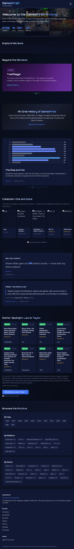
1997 (12, 425)
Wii (46, 447)
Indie (38, 470)
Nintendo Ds (46, 443)
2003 (39, 421)
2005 (26, 421)
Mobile (21, 443)
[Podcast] (34, 93)
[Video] (37, 93)
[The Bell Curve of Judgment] (31, 187)
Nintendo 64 (33, 443)
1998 (6, 425)
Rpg (53, 474)
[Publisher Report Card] (30, 187)
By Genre (8, 462)
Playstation (10, 447)
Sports (42, 478)
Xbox (54, 447)
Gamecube (10, 443)
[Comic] (36, 93)
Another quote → (25, 301)
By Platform (9, 435)
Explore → (8, 181)
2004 (32, 421)
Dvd (21, 439)
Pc (57, 443)
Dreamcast (10, 439)
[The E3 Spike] (42, 187)
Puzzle (33, 474)
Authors (4, 521)
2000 (58, 421)
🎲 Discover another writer (10, 396)
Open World (10, 474)
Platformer (22, 474)
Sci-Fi (8, 478)
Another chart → (19, 181)
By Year (7, 417)
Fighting (20, 470)
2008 (7, 421)
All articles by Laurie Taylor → (15, 392)
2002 (45, 421)
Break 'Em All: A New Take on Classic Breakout (28, 355)
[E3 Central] (39, 93)
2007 (13, 421)
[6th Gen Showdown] (35, 187)
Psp (38, 447)
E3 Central (5, 530)
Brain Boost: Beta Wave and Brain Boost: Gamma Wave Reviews (10, 331)
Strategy (53, 478)
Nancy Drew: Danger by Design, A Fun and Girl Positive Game (63, 332)
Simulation (31, 478)
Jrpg (46, 470)
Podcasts (5, 527)
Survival (64, 478)
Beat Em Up (57, 466)
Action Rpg (20, 466)
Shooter (19, 478)
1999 (64, 421)
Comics (4, 524)
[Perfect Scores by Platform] (43, 187)
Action (9, 466)
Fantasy (9, 470)
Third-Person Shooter (13, 481)
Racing (44, 474)
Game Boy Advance (34, 439)
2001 (51, 421)
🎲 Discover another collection (37, 242)
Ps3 (30, 447)
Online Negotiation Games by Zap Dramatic (44, 331)
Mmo (65, 470)
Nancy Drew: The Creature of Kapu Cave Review (28, 330)
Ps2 (21, 447)
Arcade (45, 466)
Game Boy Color (51, 439)
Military (55, 470)
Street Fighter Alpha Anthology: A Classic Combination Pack (63, 356)
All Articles (5, 512)
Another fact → (9, 274)
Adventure (33, 466)
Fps (29, 470)
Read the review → (11, 301)
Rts (61, 474)
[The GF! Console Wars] (27, 187)
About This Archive (8, 540)
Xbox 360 (10, 451)
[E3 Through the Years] (39, 187)
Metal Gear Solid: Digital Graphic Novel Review (45, 355)
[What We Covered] (34, 187)
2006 (19, 421)
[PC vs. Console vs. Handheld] (46, 187)
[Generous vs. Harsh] (38, 187)
